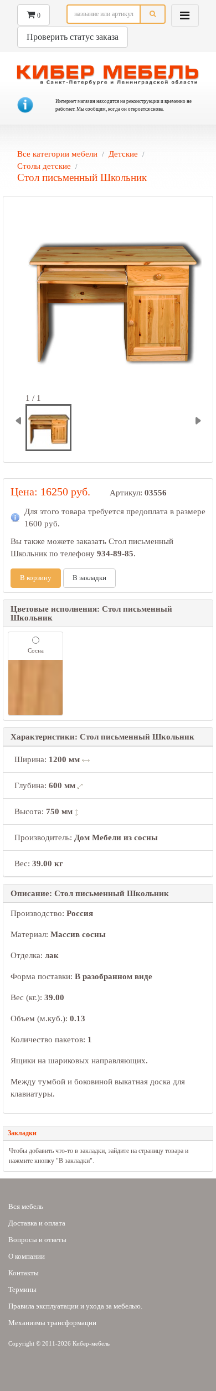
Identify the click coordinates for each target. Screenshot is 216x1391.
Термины (22, 1289)
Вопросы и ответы (37, 1239)
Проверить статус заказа (73, 37)
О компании (26, 1256)
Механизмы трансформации (52, 1322)
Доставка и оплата (36, 1223)
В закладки (89, 577)
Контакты (23, 1273)
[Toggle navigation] (185, 15)
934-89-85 (115, 553)
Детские (123, 153)
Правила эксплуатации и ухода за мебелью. (75, 1306)
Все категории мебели (57, 153)
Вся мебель (25, 1206)
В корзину (36, 577)
